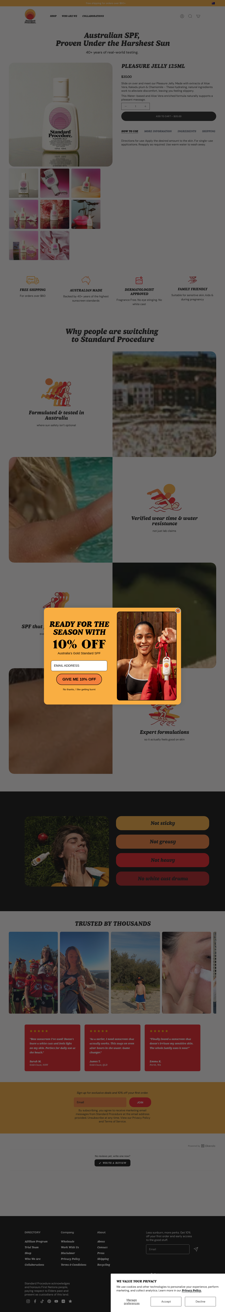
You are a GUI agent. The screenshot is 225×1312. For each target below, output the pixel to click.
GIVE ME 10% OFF (79, 679)
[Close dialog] (178, 611)
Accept (166, 1301)
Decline (200, 1301)
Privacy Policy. (191, 1290)
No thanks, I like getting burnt (79, 689)
